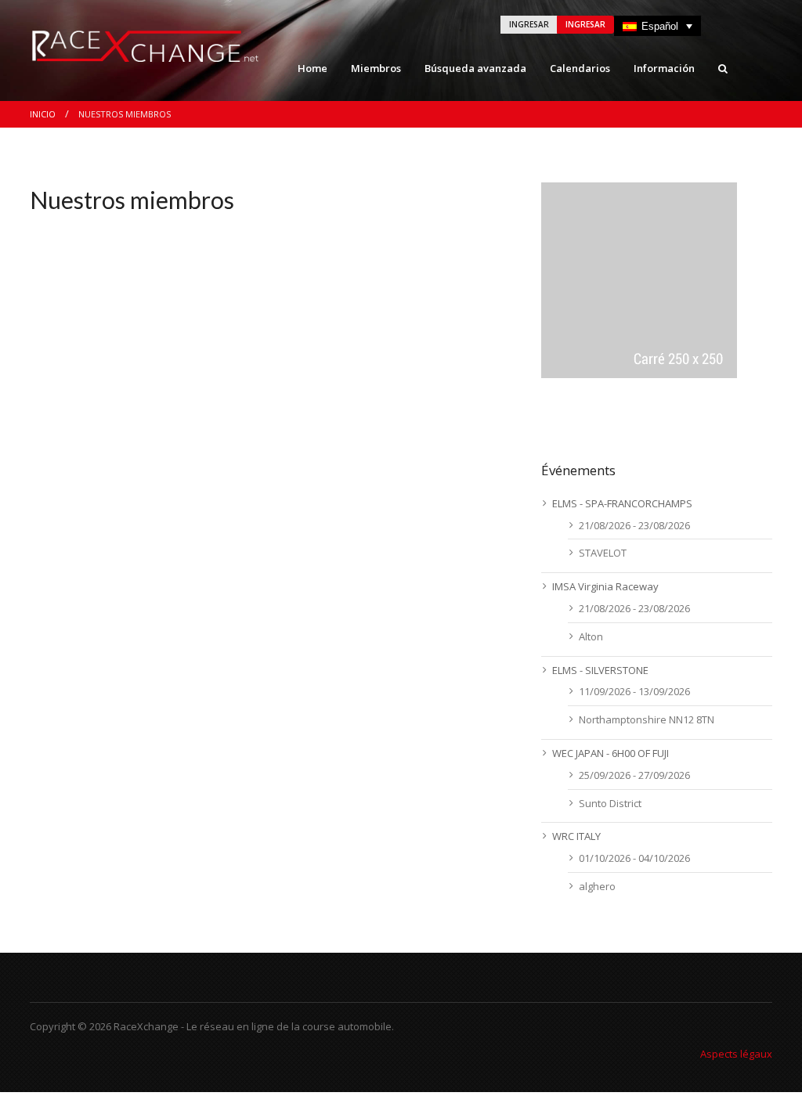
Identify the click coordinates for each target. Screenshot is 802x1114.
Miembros (376, 68)
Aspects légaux (736, 1054)
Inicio (43, 114)
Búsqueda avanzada (475, 68)
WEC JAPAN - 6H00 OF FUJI (610, 753)
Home (312, 68)
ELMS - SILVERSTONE (600, 670)
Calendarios (580, 68)
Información (664, 68)
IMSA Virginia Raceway (605, 586)
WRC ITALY (576, 836)
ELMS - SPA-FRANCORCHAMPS (622, 503)
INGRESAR (529, 24)
